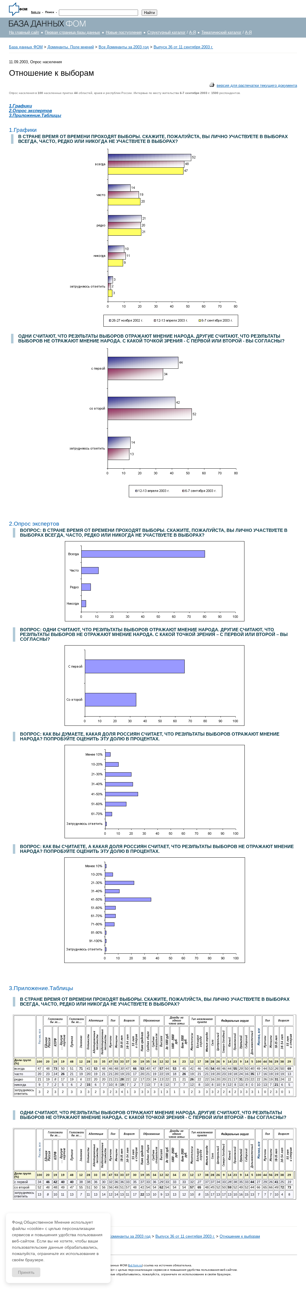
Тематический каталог (221, 32)
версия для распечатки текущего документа (257, 85)
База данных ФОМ (26, 47)
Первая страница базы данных (72, 32)
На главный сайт (24, 32)
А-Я (192, 32)
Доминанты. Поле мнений (71, 47)
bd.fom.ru (135, 1265)
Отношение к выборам (240, 1236)
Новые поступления (124, 32)
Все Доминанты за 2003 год (124, 47)
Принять (26, 1272)
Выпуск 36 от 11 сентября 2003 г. (183, 47)
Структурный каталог (166, 32)
